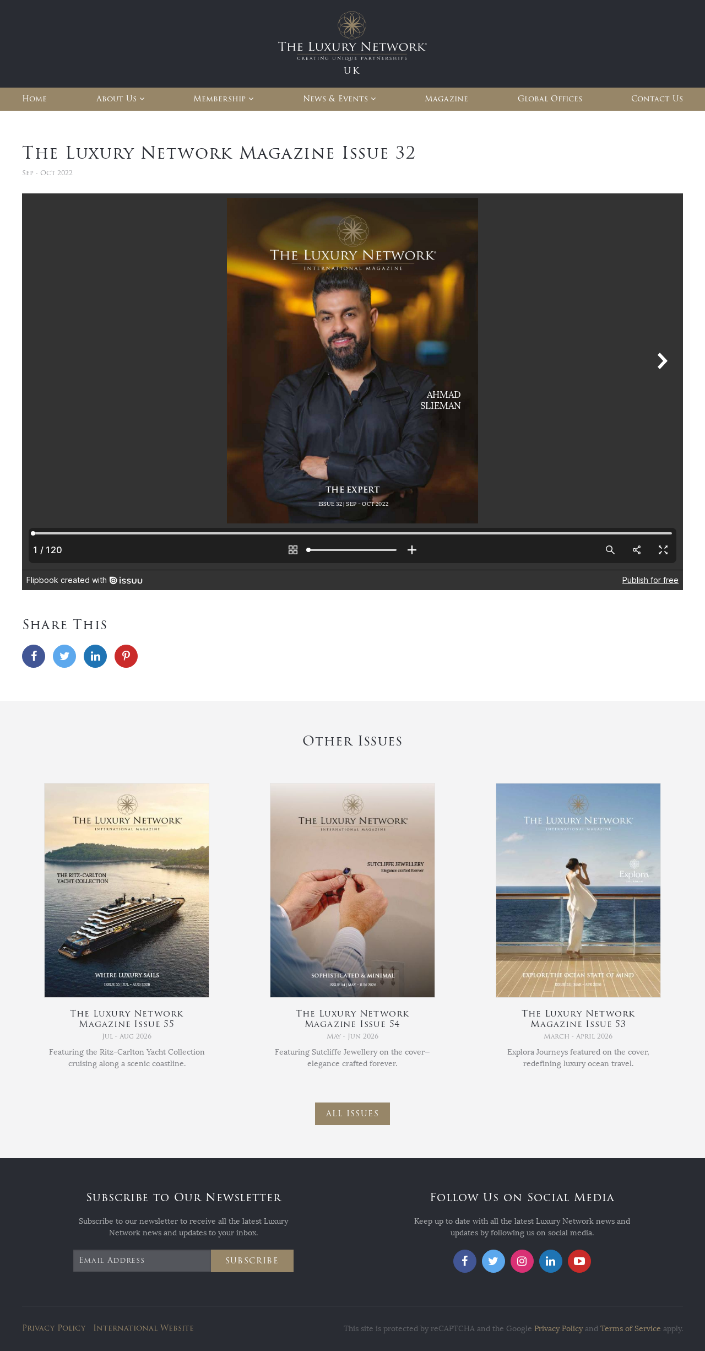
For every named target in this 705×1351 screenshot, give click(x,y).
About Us (116, 99)
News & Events (335, 99)
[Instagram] (522, 1261)
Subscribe (252, 1261)
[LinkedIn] (95, 656)
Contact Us (657, 99)
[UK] (352, 43)
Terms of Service (630, 1328)
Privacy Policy (53, 1328)
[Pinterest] (126, 656)
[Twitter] (64, 656)
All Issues (352, 1114)
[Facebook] (33, 656)
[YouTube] (579, 1261)
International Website (143, 1328)
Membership (219, 99)
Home (34, 99)
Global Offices (550, 99)
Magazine (446, 99)
